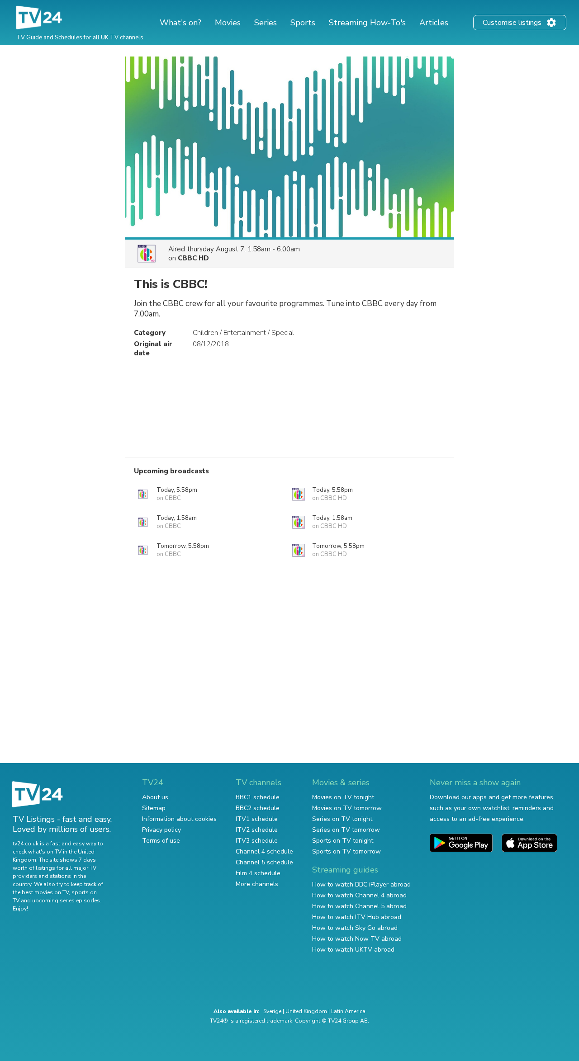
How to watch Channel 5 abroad (359, 906)
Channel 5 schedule (264, 862)
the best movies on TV (41, 892)
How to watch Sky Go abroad (355, 928)
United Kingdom (306, 1011)
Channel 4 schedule (264, 851)
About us (155, 797)
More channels (257, 884)
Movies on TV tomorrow (347, 808)
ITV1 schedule (257, 819)
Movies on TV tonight (343, 797)
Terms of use (161, 840)
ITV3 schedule (257, 840)
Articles (433, 22)
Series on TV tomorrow (346, 829)
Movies (228, 22)
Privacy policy (161, 829)
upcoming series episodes (66, 900)
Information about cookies (179, 819)
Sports (302, 22)
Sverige (272, 1011)
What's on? (180, 22)
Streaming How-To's (367, 22)
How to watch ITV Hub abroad (356, 917)
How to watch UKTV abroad (353, 949)
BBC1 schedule (258, 797)
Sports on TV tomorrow (346, 851)
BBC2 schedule (258, 808)
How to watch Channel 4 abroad (359, 895)
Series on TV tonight (342, 819)
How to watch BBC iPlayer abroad (361, 884)
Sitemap (154, 808)
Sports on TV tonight (342, 840)
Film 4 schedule (258, 873)
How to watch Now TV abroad (357, 938)
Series (265, 22)
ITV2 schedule (257, 829)
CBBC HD (193, 258)
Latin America (348, 1011)
